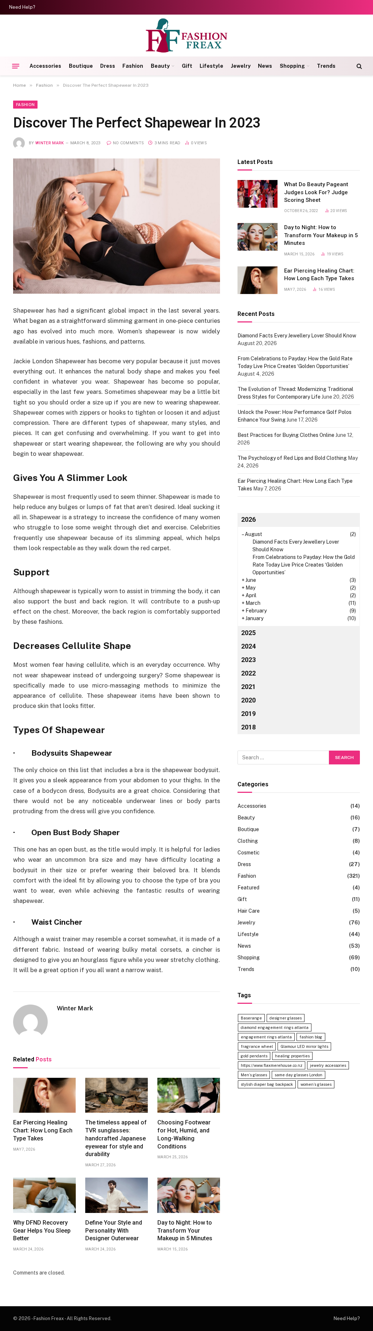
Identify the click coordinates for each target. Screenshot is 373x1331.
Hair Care (248, 911)
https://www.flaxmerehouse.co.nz (271, 1065)
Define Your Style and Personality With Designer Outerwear (113, 1230)
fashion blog (310, 1037)
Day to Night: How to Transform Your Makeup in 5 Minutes (184, 1230)
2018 (248, 727)
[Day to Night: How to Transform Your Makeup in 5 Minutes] (188, 1195)
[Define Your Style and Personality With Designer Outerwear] (116, 1195)
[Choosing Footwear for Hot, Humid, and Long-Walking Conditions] (188, 1095)
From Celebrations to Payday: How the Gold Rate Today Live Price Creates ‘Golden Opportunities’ (303, 564)
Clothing (247, 841)
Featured (248, 887)
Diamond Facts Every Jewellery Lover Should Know (296, 335)
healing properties (292, 1056)
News (265, 66)
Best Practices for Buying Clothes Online (285, 435)
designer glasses (286, 1018)
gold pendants (254, 1056)
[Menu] (15, 66)
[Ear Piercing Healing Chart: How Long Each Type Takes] (44, 1095)
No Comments (128, 143)
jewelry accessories (328, 1065)
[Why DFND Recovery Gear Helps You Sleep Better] (44, 1195)
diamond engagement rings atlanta (275, 1027)
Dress (107, 66)
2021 (248, 686)
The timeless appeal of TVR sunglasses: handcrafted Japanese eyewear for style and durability (116, 1138)
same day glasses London (298, 1075)
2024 (248, 646)
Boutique (81, 66)
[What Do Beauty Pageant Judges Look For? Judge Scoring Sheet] (257, 194)
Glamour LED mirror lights (304, 1046)
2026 (248, 519)
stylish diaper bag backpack (267, 1084)
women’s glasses (316, 1084)
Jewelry (241, 66)
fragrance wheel (257, 1046)
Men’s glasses (254, 1075)
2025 (248, 633)
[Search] (358, 66)
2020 (248, 700)
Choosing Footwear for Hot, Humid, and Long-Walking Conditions (184, 1134)
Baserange (251, 1018)
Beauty (160, 66)
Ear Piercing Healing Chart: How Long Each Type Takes (42, 1130)
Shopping (292, 66)
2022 (248, 673)
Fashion (132, 66)
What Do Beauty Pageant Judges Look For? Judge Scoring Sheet (316, 192)
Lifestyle (211, 66)
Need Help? (22, 7)
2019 (248, 713)
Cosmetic (248, 853)
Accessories (45, 66)
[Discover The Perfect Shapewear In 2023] (116, 226)
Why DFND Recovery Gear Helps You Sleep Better (42, 1230)
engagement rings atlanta (266, 1037)
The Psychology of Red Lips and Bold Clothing (292, 458)
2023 (248, 659)
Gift (187, 66)
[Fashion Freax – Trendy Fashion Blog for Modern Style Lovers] (187, 35)
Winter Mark (49, 143)
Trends (326, 66)
